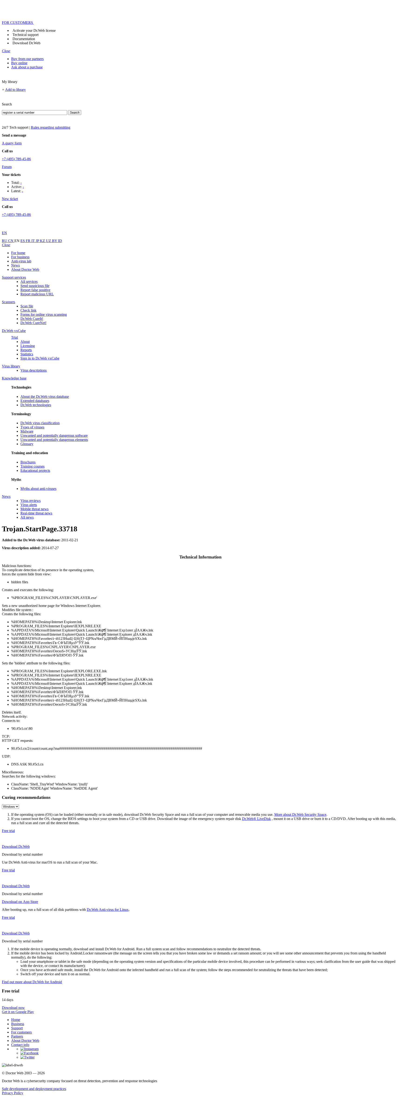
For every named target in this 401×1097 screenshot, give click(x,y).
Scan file (26, 306)
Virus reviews (30, 501)
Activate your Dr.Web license (34, 30)
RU (5, 241)
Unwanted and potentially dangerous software (54, 435)
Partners (17, 1036)
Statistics (26, 354)
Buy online (19, 63)
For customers (21, 1032)
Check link (28, 310)
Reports (26, 350)
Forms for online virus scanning (43, 314)
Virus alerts (28, 505)
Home (15, 1020)
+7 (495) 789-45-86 (16, 159)
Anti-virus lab (21, 261)
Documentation (24, 39)
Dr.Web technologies (35, 405)
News (15, 265)
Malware (26, 431)
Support (17, 1028)
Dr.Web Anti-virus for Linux (108, 910)
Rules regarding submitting (50, 127)
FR (28, 241)
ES (23, 241)
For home (18, 253)
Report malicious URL (37, 294)
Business (17, 1024)
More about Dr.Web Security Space (300, 814)
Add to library (15, 90)
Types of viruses (32, 427)
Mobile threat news (34, 509)
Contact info (20, 1045)
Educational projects (35, 470)
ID (60, 241)
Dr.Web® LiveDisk (256, 819)
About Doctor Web (25, 269)
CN (11, 241)
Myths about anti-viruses (38, 489)
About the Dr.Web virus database (44, 397)
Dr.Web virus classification (40, 423)
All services (29, 282)
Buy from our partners (27, 59)
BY (55, 241)
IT (33, 241)
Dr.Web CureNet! (33, 323)
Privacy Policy (12, 1093)
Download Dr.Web (26, 43)
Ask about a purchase (27, 67)
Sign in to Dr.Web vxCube (39, 358)
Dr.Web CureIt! (31, 319)
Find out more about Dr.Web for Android (32, 982)
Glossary (26, 444)
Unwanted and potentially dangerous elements (54, 440)
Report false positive (35, 290)
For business (20, 257)
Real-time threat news (36, 513)
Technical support (26, 35)
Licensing (27, 346)
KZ (43, 241)
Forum (7, 167)
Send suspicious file (34, 286)
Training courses (32, 466)
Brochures (28, 462)
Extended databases (34, 401)
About (25, 342)
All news (27, 517)
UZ (49, 241)
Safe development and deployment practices (34, 1089)
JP (38, 241)
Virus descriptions (33, 370)
